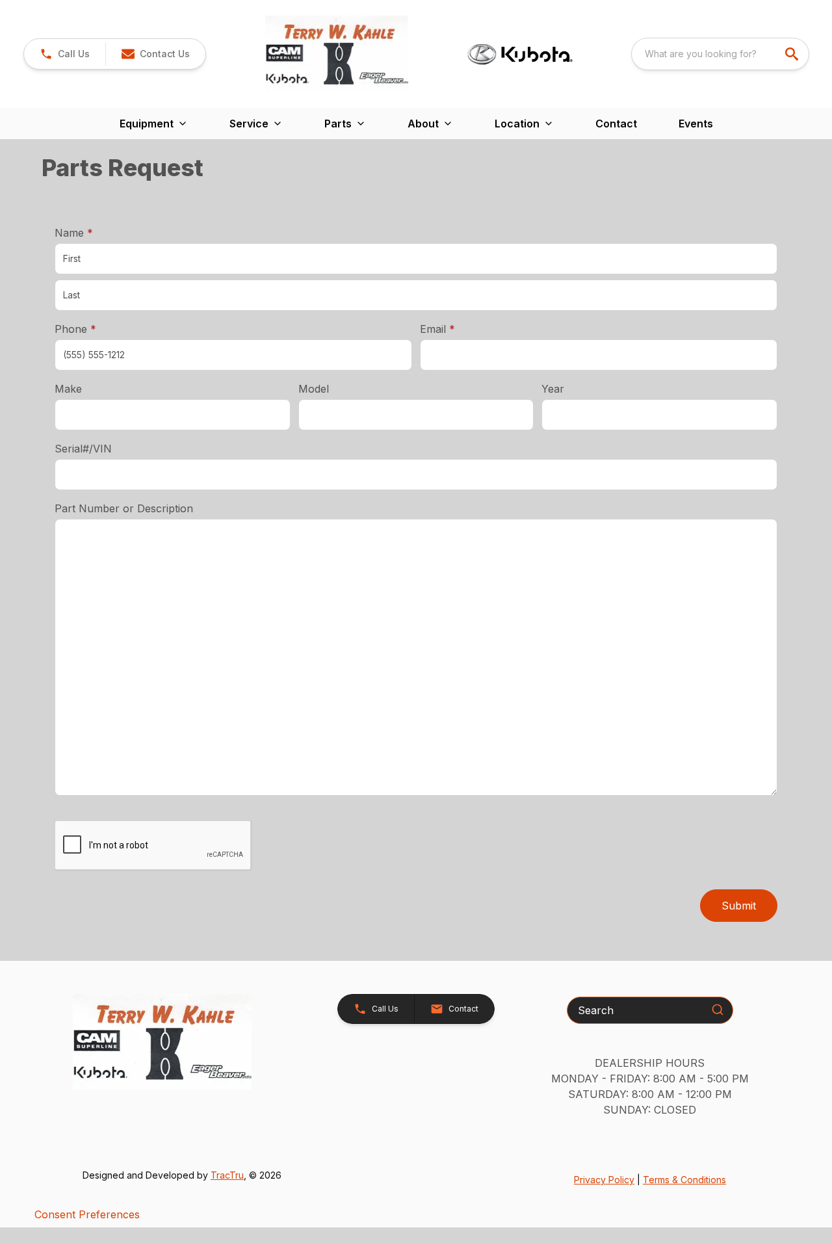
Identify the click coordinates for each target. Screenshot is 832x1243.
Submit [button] (739, 905)
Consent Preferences (87, 1214)
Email (457, 328)
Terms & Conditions (684, 1179)
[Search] (717, 1009)
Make (68, 388)
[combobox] (720, 54)
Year (552, 388)
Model (313, 388)
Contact (616, 123)
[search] (793, 54)
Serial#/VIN (83, 448)
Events (696, 123)
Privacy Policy (604, 1179)
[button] (64, 54)
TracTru (227, 1175)
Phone (75, 328)
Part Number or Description (124, 508)
